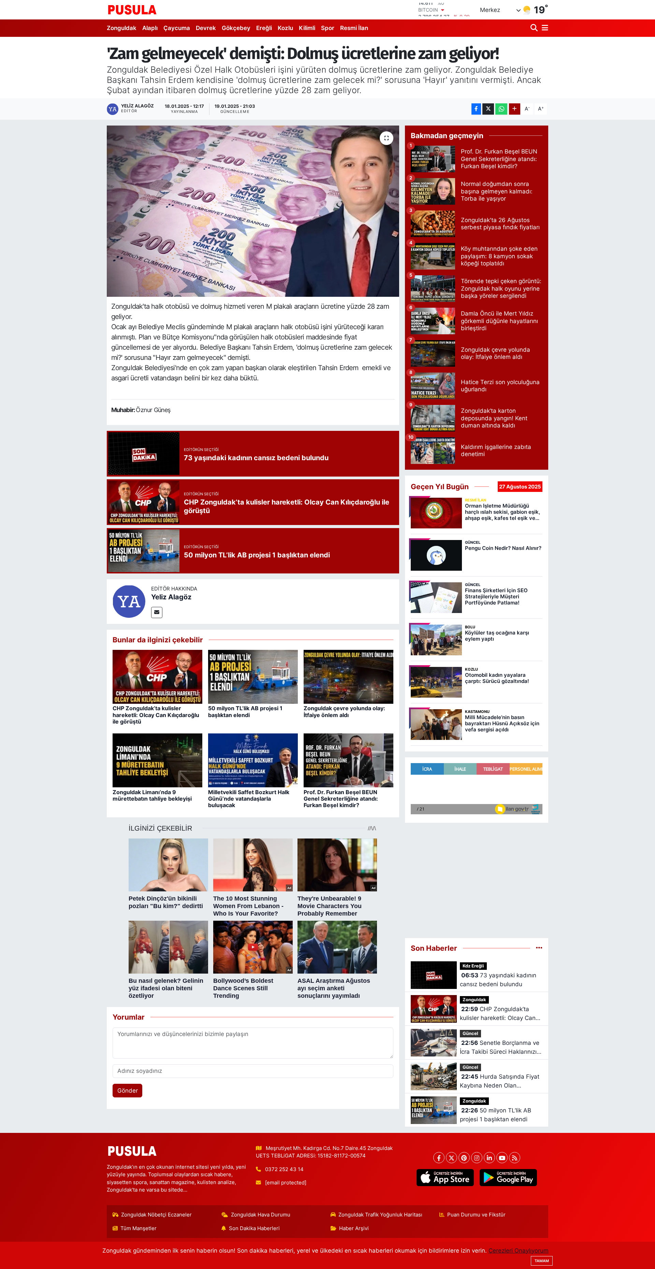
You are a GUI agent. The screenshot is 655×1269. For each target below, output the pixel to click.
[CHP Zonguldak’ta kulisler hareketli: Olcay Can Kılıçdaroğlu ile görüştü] (157, 676)
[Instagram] (476, 1157)
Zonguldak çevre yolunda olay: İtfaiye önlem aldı (344, 711)
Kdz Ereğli (473, 965)
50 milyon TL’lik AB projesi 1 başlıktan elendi (245, 711)
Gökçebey (236, 28)
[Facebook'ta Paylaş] (476, 109)
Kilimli (307, 28)
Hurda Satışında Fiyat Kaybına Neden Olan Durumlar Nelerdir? (499, 1081)
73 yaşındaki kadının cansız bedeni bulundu (498, 980)
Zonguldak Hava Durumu (260, 1215)
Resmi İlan (354, 28)
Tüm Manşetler (138, 1228)
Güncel (470, 1033)
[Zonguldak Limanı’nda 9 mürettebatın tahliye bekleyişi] (157, 760)
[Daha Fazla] (514, 109)
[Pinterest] (464, 1157)
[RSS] (514, 1157)
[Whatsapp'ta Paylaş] (501, 109)
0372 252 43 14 (284, 1169)
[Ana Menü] (544, 28)
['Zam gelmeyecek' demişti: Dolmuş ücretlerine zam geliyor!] (253, 211)
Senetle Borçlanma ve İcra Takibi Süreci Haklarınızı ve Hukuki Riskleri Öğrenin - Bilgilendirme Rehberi (499, 1047)
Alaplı (150, 28)
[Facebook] (439, 1157)
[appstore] (445, 1177)
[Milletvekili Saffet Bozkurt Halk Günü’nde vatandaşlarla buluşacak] (253, 760)
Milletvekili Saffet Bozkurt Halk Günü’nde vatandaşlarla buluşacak (248, 798)
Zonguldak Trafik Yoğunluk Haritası (380, 1215)
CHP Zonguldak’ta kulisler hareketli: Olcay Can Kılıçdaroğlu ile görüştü (156, 715)
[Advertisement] (476, 878)
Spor (327, 28)
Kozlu (285, 28)
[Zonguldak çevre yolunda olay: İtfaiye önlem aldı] (348, 676)
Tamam (542, 1260)
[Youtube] (502, 1157)
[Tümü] (539, 948)
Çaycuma (176, 28)
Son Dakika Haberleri (254, 1228)
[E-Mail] (156, 612)
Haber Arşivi (354, 1228)
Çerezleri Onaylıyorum (519, 1250)
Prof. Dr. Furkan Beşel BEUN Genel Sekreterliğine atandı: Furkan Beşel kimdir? (341, 798)
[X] (451, 1157)
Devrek (206, 28)
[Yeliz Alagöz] (129, 601)
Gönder (127, 1090)
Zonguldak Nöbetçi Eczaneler (156, 1215)
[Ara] (534, 28)
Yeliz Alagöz (171, 597)
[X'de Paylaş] (488, 109)
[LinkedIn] (489, 1157)
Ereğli (264, 28)
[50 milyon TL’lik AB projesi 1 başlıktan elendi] (253, 676)
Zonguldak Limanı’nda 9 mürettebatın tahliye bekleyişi (152, 795)
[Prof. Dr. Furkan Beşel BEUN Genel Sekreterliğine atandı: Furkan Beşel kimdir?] (348, 760)
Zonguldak (121, 28)
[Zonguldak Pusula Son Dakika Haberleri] (132, 9)
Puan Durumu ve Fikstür (476, 1215)
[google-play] (508, 1177)
